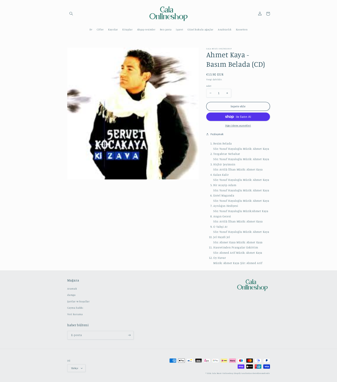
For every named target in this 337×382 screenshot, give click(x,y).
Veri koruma (75, 314)
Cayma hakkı (75, 307)
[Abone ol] (129, 335)
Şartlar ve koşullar (78, 301)
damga (71, 294)
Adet (208, 85)
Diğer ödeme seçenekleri (238, 125)
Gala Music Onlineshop (222, 373)
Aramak (72, 288)
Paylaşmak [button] (217, 134)
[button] (71, 14)
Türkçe (74, 368)
